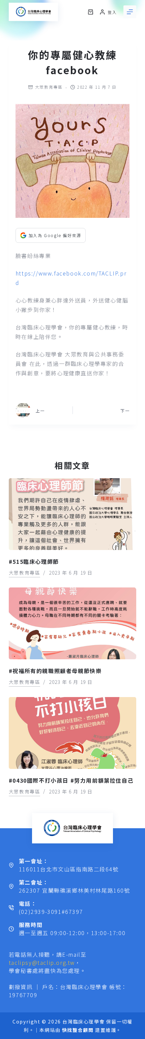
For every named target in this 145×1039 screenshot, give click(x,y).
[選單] (129, 11)
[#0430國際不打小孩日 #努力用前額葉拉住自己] (72, 733)
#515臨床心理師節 (34, 561)
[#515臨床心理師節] (72, 514)
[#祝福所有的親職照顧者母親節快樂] (72, 623)
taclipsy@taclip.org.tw (42, 962)
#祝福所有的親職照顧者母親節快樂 (55, 671)
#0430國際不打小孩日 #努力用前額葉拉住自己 (71, 780)
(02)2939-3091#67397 (51, 911)
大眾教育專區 (49, 87)
